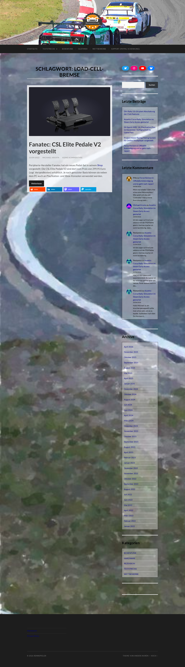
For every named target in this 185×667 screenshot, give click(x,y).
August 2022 (129, 489)
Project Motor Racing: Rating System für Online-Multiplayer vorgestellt (140, 139)
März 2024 (128, 420)
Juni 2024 (128, 410)
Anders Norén (141, 656)
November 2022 (131, 473)
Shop (100, 165)
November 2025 (131, 352)
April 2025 (128, 378)
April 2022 (128, 510)
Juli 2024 (128, 404)
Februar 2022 (130, 521)
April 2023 (128, 452)
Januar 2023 (129, 463)
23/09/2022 (34, 157)
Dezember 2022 (131, 468)
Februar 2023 (130, 457)
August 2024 (129, 399)
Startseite (32, 49)
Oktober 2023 (130, 436)
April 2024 (128, 415)
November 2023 (131, 431)
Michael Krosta (51, 157)
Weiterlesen (36, 183)
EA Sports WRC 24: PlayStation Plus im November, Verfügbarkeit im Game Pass (139, 130)
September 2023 (131, 441)
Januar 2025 (129, 383)
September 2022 (131, 484)
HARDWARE (129, 558)
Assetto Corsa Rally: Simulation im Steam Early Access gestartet (139, 120)
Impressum (32, 630)
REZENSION (129, 563)
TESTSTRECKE (49, 49)
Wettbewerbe (99, 49)
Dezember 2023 (131, 426)
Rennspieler (40, 656)
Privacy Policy (33, 636)
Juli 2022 (128, 494)
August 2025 (129, 368)
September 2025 (131, 362)
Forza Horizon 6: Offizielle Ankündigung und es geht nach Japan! (137, 148)
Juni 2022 (128, 500)
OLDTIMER (82, 49)
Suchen (152, 85)
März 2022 (128, 515)
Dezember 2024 (131, 389)
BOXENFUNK (67, 49)
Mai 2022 (128, 505)
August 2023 (129, 447)
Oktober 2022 (130, 478)
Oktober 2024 (130, 394)
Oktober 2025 (130, 357)
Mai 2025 (128, 373)
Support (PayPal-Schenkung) (125, 49)
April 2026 (128, 346)
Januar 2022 (129, 526)
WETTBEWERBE (131, 574)
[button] (37, 189)
